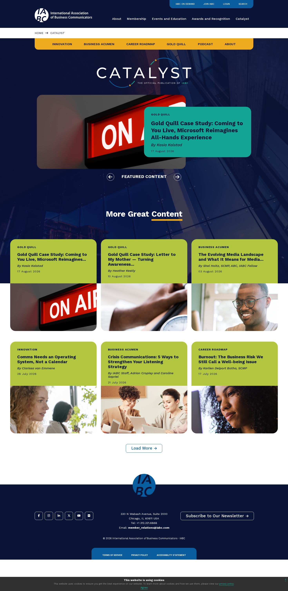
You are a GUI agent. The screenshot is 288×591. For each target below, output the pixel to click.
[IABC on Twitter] (69, 516)
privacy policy (226, 584)
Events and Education (169, 19)
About (116, 19)
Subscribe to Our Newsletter (215, 515)
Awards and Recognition (211, 19)
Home (39, 33)
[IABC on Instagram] (49, 516)
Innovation (62, 44)
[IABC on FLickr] (89, 516)
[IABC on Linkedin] (59, 516)
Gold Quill (176, 44)
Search (243, 4)
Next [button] (177, 177)
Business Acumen (99, 44)
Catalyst (242, 19)
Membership (136, 19)
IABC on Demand (185, 4)
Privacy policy (139, 555)
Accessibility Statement (171, 555)
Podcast (205, 44)
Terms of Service (112, 555)
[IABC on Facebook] (39, 516)
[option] (144, 132)
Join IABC (209, 4)
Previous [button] (110, 177)
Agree (144, 587)
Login (226, 4)
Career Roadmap (140, 44)
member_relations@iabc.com (148, 527)
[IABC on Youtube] (79, 516)
